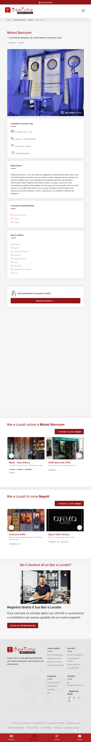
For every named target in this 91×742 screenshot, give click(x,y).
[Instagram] (74, 697)
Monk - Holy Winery (19, 462)
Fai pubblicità (73, 667)
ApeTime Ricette (54, 658)
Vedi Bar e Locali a (70, 431)
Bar (48, 692)
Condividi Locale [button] (22, 153)
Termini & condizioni (15, 727)
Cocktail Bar (52, 686)
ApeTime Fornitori (54, 661)
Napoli (30, 20)
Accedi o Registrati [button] (75, 654)
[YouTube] (79, 697)
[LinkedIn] (69, 700)
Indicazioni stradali (23, 146)
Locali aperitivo (53, 682)
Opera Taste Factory (59, 534)
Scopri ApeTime (73, 664)
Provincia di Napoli (19, 20)
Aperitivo (51, 689)
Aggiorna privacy (71, 727)
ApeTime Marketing (55, 665)
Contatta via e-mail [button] (23, 131)
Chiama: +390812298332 (25, 139)
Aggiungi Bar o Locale (73, 659)
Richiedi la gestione (44, 300)
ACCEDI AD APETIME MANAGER (23, 625)
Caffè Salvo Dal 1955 (59, 462)
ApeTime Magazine (55, 654)
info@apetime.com (75, 685)
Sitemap (58, 727)
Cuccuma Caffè (17, 534)
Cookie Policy (46, 727)
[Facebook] (69, 697)
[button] (11, 455)
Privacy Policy (32, 727)
